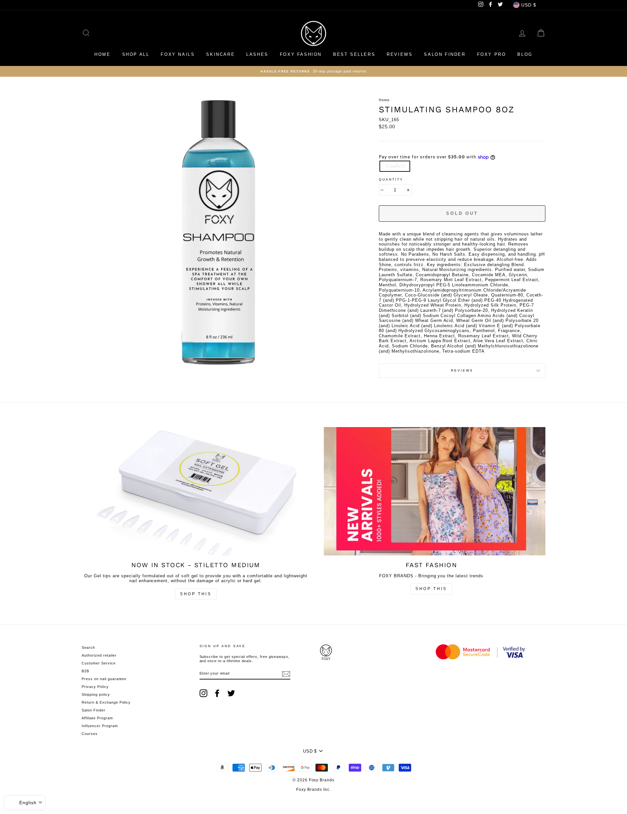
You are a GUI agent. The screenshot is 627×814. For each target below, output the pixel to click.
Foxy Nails (178, 54)
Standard (395, 166)
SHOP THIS (431, 588)
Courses (90, 734)
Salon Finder (444, 54)
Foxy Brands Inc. (313, 789)
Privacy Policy (95, 687)
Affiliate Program (97, 718)
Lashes (257, 54)
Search (88, 647)
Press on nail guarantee (104, 679)
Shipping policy (96, 694)
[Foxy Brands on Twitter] (231, 693)
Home (102, 54)
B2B (85, 671)
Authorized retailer (99, 655)
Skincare (220, 54)
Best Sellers (354, 54)
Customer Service (99, 663)
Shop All (136, 54)
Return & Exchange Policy (106, 702)
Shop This (195, 594)
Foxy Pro (491, 54)
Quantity (391, 179)
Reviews (399, 54)
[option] (313, 71)
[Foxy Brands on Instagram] (203, 693)
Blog (524, 54)
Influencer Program (100, 726)
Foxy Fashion (301, 54)
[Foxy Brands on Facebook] (217, 693)
